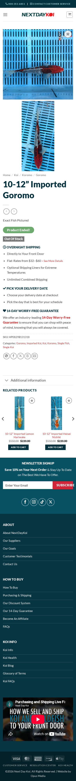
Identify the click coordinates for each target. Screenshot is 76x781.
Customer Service (15, 765)
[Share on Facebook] (13, 356)
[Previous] (3, 426)
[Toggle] (7, 381)
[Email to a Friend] (34, 356)
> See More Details (52, 260)
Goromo (41, 175)
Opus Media (38, 775)
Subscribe (65, 485)
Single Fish (63, 343)
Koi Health (65, 765)
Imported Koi (34, 343)
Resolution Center (43, 765)
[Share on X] (20, 356)
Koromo (27, 175)
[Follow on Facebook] (25, 502)
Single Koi (8, 347)
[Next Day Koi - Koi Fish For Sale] (38, 14)
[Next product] (6, 211)
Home (6, 175)
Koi (16, 175)
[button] (5, 14)
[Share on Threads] (27, 356)
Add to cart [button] (18, 447)
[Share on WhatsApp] (6, 356)
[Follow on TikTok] (42, 502)
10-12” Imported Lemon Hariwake (19, 435)
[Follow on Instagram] (34, 502)
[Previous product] (14, 211)
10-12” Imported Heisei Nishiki (56, 435)
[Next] (73, 426)
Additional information (28, 380)
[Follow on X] (51, 502)
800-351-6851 (16, 3)
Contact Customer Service (52, 3)
